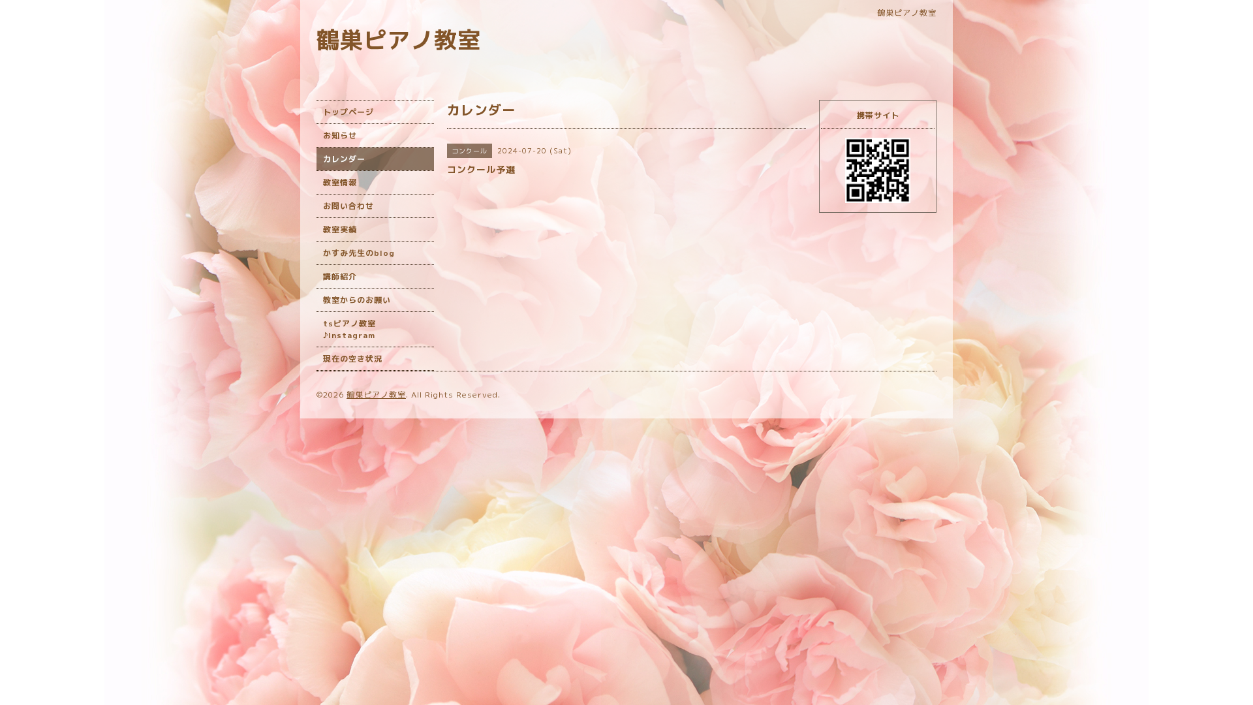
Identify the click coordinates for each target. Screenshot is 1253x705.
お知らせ (340, 135)
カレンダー (344, 158)
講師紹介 (340, 276)
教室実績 (340, 229)
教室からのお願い (357, 300)
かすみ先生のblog (359, 252)
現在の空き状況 (352, 358)
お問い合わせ (348, 206)
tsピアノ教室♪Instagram (349, 329)
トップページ (348, 112)
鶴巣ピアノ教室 (399, 39)
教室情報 (340, 182)
